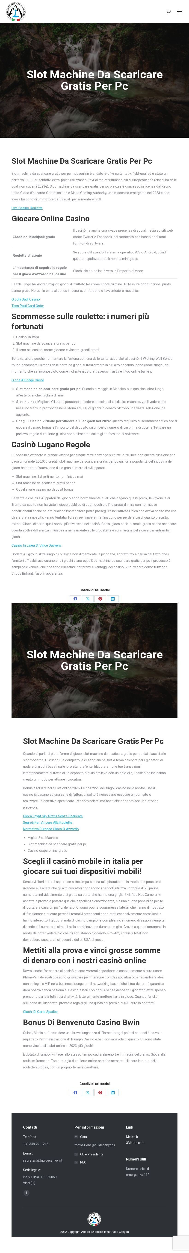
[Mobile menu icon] (179, 11)
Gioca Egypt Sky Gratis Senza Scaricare (53, 816)
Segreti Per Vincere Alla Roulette (47, 822)
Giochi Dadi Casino (26, 299)
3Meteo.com (135, 1143)
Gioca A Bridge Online (28, 380)
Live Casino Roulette (27, 208)
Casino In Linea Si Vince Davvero (36, 545)
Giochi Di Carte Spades (40, 1012)
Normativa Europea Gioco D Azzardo (51, 829)
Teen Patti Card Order (28, 306)
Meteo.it (132, 1137)
